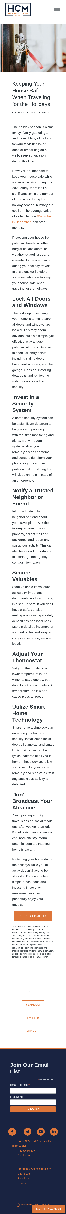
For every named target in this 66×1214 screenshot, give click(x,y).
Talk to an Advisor (48, 1209)
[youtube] (41, 1132)
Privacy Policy (26, 1150)
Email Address (20, 1085)
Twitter (33, 1018)
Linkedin (33, 1031)
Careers (22, 1183)
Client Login (25, 1173)
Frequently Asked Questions (34, 1168)
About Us (23, 1178)
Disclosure (24, 1155)
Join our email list (33, 916)
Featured (44, 112)
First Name (16, 1096)
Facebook (33, 1005)
